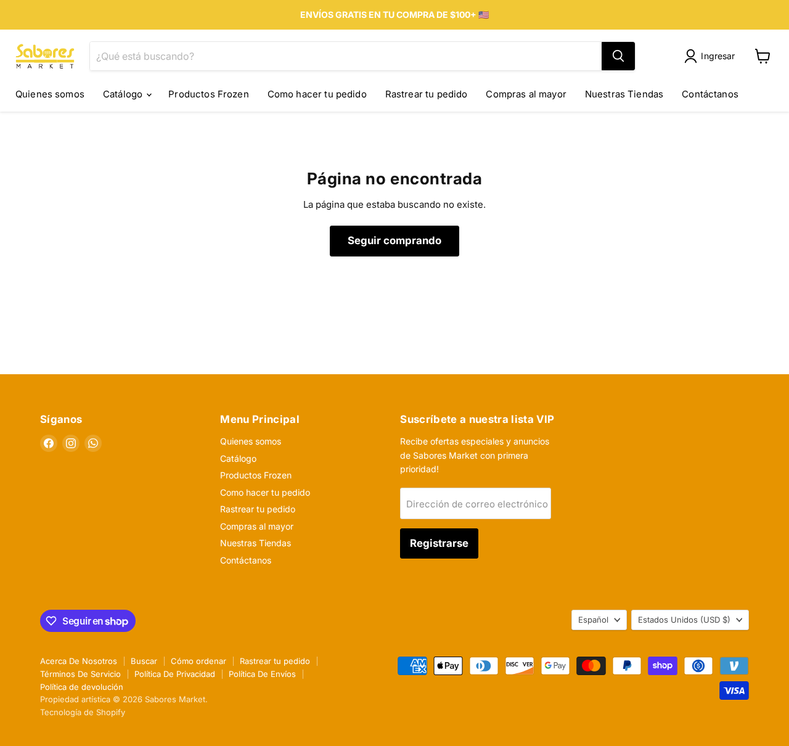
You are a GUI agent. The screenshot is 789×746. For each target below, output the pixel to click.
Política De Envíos (262, 674)
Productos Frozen (208, 94)
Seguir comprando (394, 240)
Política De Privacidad (174, 674)
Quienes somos (49, 94)
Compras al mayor (526, 94)
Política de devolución (81, 687)
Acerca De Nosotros (78, 661)
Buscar (144, 661)
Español (593, 620)
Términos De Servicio (80, 674)
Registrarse (439, 543)
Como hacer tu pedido (317, 94)
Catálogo (124, 94)
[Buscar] (618, 56)
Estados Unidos (684, 620)
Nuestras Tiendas (624, 94)
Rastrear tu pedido (426, 94)
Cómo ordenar (198, 661)
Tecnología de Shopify (82, 712)
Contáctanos (710, 94)
